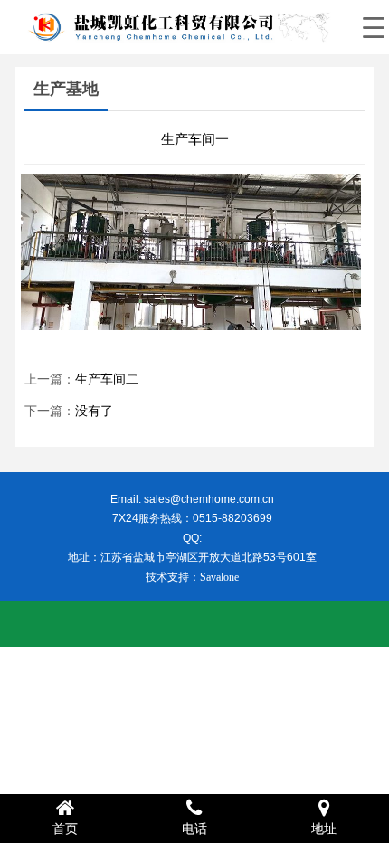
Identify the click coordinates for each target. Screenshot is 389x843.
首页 (65, 829)
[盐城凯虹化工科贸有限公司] (176, 27)
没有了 (94, 411)
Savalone (219, 577)
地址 (324, 829)
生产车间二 (106, 379)
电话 (194, 829)
